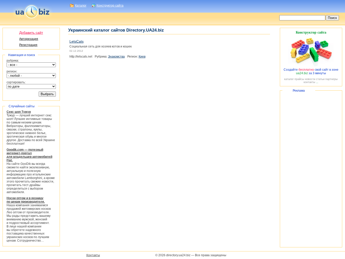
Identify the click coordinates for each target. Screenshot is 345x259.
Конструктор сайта (110, 5)
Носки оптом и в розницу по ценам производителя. (26, 199)
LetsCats (76, 41)
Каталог (80, 5)
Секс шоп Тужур (19, 112)
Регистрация (28, 45)
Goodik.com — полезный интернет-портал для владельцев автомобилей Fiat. (29, 155)
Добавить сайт (31, 33)
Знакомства (116, 56)
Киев (142, 56)
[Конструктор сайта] (311, 66)
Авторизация (28, 39)
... (317, 82)
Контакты (93, 255)
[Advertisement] (311, 169)
